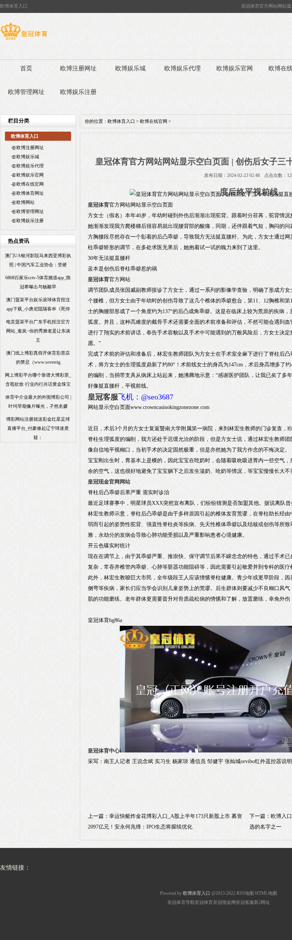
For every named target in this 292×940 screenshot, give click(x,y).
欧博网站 (25, 202)
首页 (26, 68)
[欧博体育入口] (24, 40)
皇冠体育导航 (181, 902)
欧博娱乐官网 (234, 68)
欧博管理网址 (26, 92)
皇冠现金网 (224, 902)
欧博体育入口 (121, 121)
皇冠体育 (204, 902)
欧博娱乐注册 (78, 92)
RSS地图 (245, 893)
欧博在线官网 (30, 184)
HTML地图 (266, 893)
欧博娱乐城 (130, 68)
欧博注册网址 (78, 68)
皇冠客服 (245, 902)
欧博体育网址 (30, 193)
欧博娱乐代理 (182, 68)
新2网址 (262, 902)
